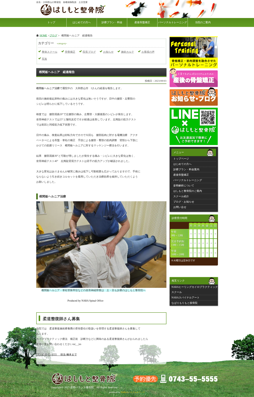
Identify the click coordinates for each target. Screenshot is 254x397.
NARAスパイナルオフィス (133, 392)
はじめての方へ (82, 22)
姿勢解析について (183, 185)
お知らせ (108, 52)
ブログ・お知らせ (183, 201)
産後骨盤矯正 (142, 22)
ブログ (53, 35)
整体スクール (49, 52)
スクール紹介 (181, 196)
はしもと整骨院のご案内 (187, 191)
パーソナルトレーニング (172, 22)
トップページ (181, 158)
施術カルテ (127, 52)
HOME (43, 35)
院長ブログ (89, 52)
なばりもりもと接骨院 (184, 303)
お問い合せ (179, 207)
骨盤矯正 (70, 52)
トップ (51, 22)
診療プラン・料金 (112, 22)
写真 (44, 59)
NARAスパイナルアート (185, 297)
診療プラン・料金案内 (186, 169)
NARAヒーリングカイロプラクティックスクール (194, 290)
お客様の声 (148, 52)
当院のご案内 (203, 22)
